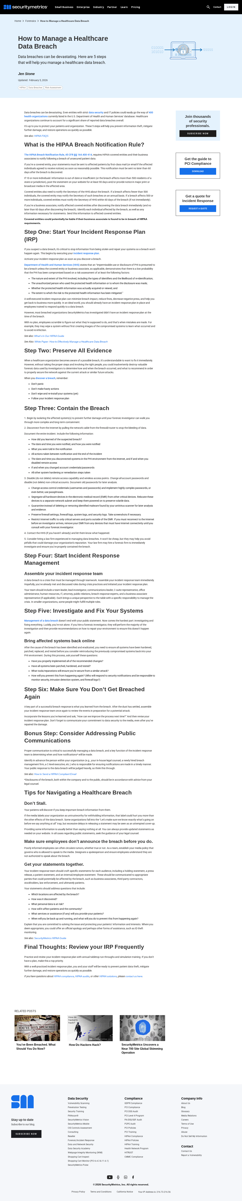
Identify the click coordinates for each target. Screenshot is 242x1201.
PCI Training (130, 1132)
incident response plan (86, 253)
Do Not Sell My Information (194, 1136)
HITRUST (129, 1153)
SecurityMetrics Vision (78, 1120)
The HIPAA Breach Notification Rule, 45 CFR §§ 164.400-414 (58, 154)
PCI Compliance (132, 1107)
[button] (64, 7)
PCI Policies (130, 1128)
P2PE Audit (130, 1124)
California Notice (125, 1192)
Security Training (76, 1111)
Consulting (73, 1132)
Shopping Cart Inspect (78, 1157)
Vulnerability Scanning (78, 1103)
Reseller (71, 1136)
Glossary (185, 1111)
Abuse (184, 1132)
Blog (183, 1107)
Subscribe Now (26, 1134)
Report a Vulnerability (191, 1155)
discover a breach (45, 378)
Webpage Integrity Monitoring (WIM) (85, 1153)
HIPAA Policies (132, 1140)
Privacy (184, 1128)
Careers (184, 1120)
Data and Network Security (80, 1144)
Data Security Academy (79, 1148)
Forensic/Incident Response (81, 1140)
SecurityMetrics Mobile (78, 1124)
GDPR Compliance (133, 1103)
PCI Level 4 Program (134, 1116)
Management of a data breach (41, 620)
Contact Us (186, 1151)
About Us (185, 1103)
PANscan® (73, 1116)
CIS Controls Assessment (80, 1128)
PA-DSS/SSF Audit (133, 1120)
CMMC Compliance (134, 1157)
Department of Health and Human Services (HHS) (52, 264)
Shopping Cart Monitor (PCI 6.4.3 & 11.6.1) (88, 1161)
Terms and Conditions (100, 1192)
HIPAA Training (132, 1144)
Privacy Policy (78, 1192)
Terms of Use (187, 1124)
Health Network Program (136, 1148)
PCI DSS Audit (131, 1111)
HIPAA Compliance (134, 1136)
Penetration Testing (77, 1107)
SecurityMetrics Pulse (78, 1165)
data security (96, 112)
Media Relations (188, 1116)
